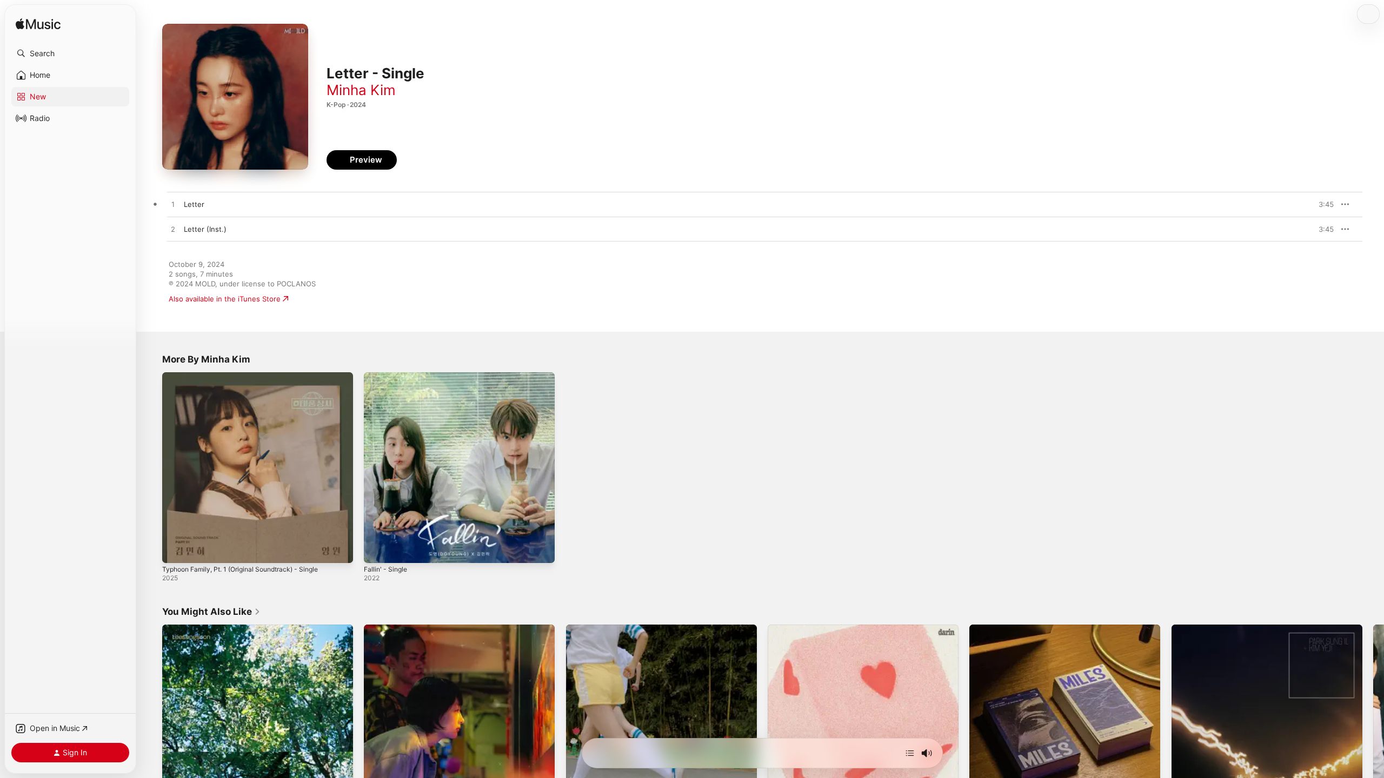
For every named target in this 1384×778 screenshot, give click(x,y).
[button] (70, 53)
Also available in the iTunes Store (225, 298)
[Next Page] (1373, 720)
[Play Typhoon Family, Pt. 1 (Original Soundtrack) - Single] (176, 549)
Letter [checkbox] (194, 204)
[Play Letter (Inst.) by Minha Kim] (173, 229)
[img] (38, 24)
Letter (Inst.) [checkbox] (205, 229)
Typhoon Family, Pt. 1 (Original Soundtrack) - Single (248, 376)
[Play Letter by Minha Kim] (173, 205)
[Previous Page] (151, 720)
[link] (211, 612)
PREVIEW (1322, 204)
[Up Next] (909, 753)
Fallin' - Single (387, 376)
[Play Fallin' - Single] (377, 549)
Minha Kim (361, 90)
